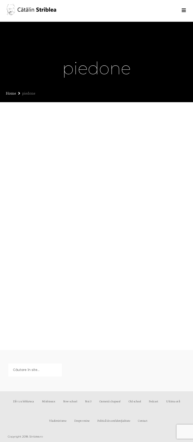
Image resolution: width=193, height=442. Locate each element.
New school (70, 401)
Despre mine (82, 420)
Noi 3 (88, 401)
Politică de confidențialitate (113, 420)
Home (11, 93)
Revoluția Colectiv (39, 179)
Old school (135, 401)
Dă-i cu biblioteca (23, 401)
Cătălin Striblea (59, 188)
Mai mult (38, 315)
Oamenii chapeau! (110, 401)
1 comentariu (49, 193)
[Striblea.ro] (32, 11)
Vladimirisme (57, 420)
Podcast (153, 401)
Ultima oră (24, 193)
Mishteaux (49, 401)
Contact (143, 420)
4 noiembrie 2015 (28, 188)
